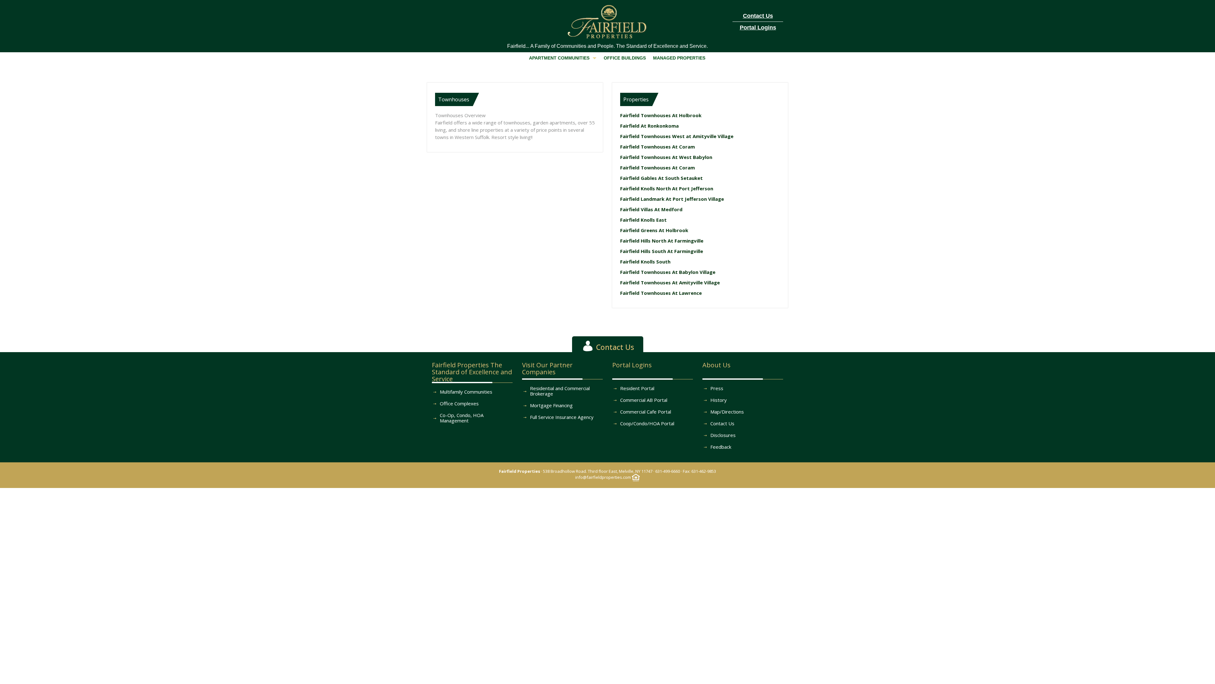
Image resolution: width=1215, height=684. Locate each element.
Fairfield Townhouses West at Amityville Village (676, 136)
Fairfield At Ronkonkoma (649, 126)
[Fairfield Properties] (607, 20)
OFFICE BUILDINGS (625, 57)
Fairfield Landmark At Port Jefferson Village (672, 199)
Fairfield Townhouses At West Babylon (666, 157)
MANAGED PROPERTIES (679, 57)
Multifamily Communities (466, 392)
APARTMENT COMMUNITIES (559, 57)
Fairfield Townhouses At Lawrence (661, 293)
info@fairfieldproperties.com (603, 477)
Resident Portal (637, 388)
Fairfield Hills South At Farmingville (661, 251)
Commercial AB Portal (643, 400)
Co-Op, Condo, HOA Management (461, 418)
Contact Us (722, 423)
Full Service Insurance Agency (562, 417)
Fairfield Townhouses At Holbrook (660, 115)
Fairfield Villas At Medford (651, 209)
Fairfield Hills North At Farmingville (661, 241)
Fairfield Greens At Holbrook (654, 230)
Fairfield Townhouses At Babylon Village (667, 272)
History (718, 400)
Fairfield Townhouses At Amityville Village (670, 282)
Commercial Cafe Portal (645, 411)
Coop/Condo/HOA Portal (647, 423)
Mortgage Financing (551, 405)
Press (716, 388)
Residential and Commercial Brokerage (560, 391)
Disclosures (723, 435)
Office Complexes (459, 403)
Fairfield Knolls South (645, 261)
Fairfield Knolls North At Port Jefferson (666, 188)
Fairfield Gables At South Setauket (661, 178)
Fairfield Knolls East (643, 220)
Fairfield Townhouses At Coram (657, 146)
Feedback (720, 447)
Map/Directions (727, 411)
